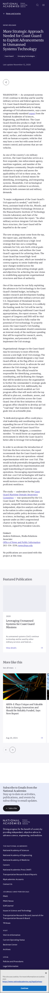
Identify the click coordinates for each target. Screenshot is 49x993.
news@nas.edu (25, 545)
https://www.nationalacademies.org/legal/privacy (22, 982)
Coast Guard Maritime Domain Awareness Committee (21, 494)
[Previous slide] (6, 750)
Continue (24, 988)
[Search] (37, 5)
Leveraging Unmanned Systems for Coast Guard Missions (20, 624)
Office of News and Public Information (21, 542)
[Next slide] (13, 750)
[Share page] (6, 82)
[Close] (46, 973)
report (32, 113)
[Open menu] (43, 5)
